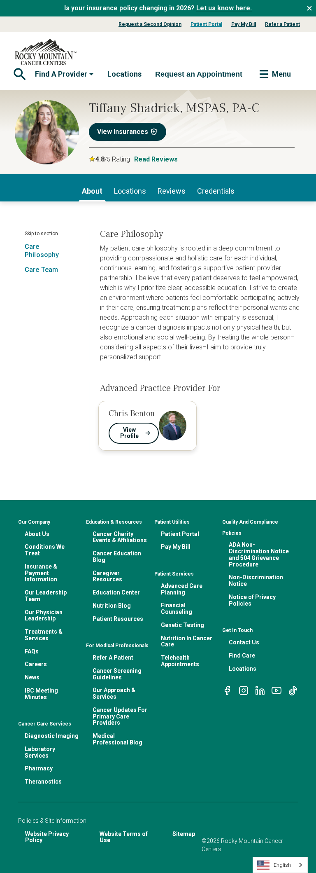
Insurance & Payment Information (41, 573)
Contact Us (244, 642)
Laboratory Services (40, 752)
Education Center (116, 592)
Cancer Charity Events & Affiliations (120, 537)
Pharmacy (39, 768)
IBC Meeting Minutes (41, 693)
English (282, 865)
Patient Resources (118, 619)
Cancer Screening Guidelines (117, 674)
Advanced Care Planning (181, 589)
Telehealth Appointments (180, 660)
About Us (37, 534)
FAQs (32, 651)
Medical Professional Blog (117, 739)
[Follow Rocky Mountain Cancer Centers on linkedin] (260, 690)
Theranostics (43, 781)
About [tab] (92, 191)
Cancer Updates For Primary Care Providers (120, 716)
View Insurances (122, 132)
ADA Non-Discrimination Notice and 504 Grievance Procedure (259, 554)
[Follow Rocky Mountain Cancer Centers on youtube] (276, 690)
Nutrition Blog (112, 605)
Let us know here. (224, 8)
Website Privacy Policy (47, 837)
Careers (36, 664)
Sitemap (183, 834)
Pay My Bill (243, 24)
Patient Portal (206, 24)
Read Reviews (156, 159)
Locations (124, 74)
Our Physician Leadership (44, 615)
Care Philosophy (42, 251)
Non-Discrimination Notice (256, 580)
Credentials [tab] (216, 191)
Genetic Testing (182, 625)
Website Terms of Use (124, 837)
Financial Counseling (176, 608)
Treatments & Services (44, 634)
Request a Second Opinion (149, 24)
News (32, 677)
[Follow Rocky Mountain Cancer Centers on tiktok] (293, 690)
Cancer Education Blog (117, 556)
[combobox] (280, 865)
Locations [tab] (130, 191)
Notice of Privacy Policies (252, 600)
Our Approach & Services (114, 693)
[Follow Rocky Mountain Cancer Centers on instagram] (244, 690)
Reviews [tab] (172, 191)
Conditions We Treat (45, 550)
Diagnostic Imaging (52, 736)
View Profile (129, 433)
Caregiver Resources (107, 576)
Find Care (242, 655)
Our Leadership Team (46, 595)
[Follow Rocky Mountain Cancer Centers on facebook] (227, 690)
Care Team (41, 270)
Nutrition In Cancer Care (186, 641)
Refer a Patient (282, 24)
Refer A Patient (113, 657)
